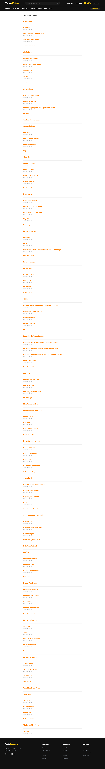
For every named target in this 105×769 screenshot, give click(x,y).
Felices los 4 (27, 268)
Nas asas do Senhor (30, 429)
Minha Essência (29, 416)
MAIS (50, 8)
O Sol (25, 503)
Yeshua (26, 731)
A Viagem (26, 27)
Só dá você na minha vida (32, 638)
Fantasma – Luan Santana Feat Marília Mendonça (42, 250)
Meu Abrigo (27, 398)
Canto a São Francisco (31, 120)
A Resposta (27, 21)
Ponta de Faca (28, 564)
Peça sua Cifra (66, 753)
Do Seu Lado (28, 188)
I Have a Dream (29, 324)
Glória (25, 299)
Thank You (27, 682)
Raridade (26, 577)
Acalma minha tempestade (33, 33)
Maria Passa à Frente (31, 379)
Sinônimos (27, 632)
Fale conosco (86, 755)
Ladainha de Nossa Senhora (33, 336)
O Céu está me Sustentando (34, 484)
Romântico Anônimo (31, 595)
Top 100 (44, 755)
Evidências (27, 237)
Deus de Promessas (30, 175)
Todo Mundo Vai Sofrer (32, 688)
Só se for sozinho (29, 645)
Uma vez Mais (28, 706)
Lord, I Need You (29, 361)
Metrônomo (65, 758)
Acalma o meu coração (31, 40)
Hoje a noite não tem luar (33, 311)
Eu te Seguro (28, 225)
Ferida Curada (28, 274)
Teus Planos (27, 676)
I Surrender (27, 330)
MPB (45, 8)
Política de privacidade (88, 753)
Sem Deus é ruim (29, 614)
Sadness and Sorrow (31, 608)
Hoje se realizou (29, 317)
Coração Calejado (29, 169)
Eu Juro (26, 219)
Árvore (25, 77)
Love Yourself (28, 367)
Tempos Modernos (30, 669)
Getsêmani (27, 293)
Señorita (26, 626)
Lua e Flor (27, 373)
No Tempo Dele (29, 447)
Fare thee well (28, 256)
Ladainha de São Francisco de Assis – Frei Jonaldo (41, 348)
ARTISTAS (7, 8)
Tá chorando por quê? (31, 663)
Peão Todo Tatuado (30, 546)
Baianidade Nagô (29, 101)
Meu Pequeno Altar (30, 404)
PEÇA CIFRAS (89, 3)
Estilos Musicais (46, 753)
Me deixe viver (28, 385)
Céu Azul (26, 132)
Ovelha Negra (28, 534)
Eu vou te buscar (29, 231)
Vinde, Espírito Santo (31, 725)
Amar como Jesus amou (32, 64)
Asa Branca (27, 83)
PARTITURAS (78, 3)
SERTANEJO (16, 8)
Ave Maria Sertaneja (31, 95)
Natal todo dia (28, 435)
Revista (95, 8)
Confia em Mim (29, 163)
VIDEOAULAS (70, 3)
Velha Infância (28, 719)
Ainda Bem (27, 52)
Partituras (65, 750)
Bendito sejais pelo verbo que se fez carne (39, 108)
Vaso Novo (27, 713)
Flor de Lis (27, 280)
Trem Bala (27, 694)
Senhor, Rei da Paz (30, 620)
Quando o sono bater (31, 571)
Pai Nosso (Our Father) (32, 540)
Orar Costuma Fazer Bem (32, 527)
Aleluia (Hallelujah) (30, 58)
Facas (25, 243)
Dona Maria (27, 194)
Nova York (27, 459)
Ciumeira (26, 157)
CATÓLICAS (25, 8)
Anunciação (27, 70)
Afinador (65, 755)
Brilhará (26, 114)
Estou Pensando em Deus (33, 212)
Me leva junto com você (32, 392)
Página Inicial (45, 747)
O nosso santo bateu (31, 490)
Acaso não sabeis (29, 46)
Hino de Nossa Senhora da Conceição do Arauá (40, 305)
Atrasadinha (28, 89)
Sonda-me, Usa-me (30, 657)
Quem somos (86, 747)
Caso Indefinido (29, 126)
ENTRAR (96, 3)
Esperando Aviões (30, 200)
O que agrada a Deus (31, 496)
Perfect (26, 552)
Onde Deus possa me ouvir (33, 515)
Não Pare (26, 422)
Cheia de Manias (29, 145)
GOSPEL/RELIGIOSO (36, 8)
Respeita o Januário (30, 589)
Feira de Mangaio (29, 262)
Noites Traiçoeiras (30, 453)
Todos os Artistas (46, 750)
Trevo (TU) (27, 700)
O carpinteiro (28, 478)
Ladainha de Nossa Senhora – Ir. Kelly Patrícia (40, 342)
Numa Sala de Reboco (31, 466)
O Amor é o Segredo (30, 472)
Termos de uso (86, 750)
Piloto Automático (30, 558)
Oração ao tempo (29, 521)
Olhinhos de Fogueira (31, 509)
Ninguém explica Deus (31, 441)
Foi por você (27, 287)
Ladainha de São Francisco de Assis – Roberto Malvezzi (43, 354)
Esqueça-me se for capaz (32, 206)
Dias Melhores (28, 182)
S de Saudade (28, 601)
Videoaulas (65, 747)
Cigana (25, 151)
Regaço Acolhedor (30, 583)
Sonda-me (27, 651)
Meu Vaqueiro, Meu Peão (32, 410)
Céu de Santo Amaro (31, 138)
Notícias (44, 758)
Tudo (12, 3)
